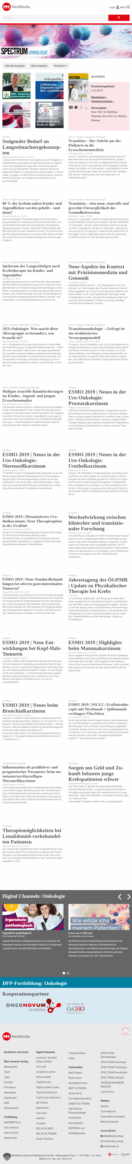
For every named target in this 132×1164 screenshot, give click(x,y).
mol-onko (41, 1113)
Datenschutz (11, 1108)
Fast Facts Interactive (48, 1097)
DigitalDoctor (43, 1082)
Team (7, 1071)
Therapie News (76, 1053)
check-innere (11, 1132)
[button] (7, 1157)
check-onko (10, 1137)
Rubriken (59, 65)
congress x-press (45, 1071)
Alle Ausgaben (39, 65)
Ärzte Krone (74, 1077)
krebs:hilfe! (42, 1107)
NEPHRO (76, 1128)
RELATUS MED (44, 1128)
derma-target (43, 1076)
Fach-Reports (108, 1111)
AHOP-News (75, 1072)
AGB (6, 1102)
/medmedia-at (111, 1146)
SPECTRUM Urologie (112, 1077)
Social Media (108, 1130)
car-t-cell (41, 1066)
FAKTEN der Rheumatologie (77, 1110)
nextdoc (40, 1118)
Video (71, 1058)
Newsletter (10, 1092)
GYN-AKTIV (74, 1117)
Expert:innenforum (46, 1092)
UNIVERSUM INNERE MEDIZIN (112, 1084)
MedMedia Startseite (16, 1052)
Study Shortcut (44, 1138)
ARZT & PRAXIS (77, 1088)
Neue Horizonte (109, 1121)
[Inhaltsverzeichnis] (71, 107)
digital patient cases (47, 1087)
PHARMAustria (76, 1133)
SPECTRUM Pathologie (114, 1067)
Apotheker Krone (77, 1083)
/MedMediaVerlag (113, 1136)
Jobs (7, 1077)
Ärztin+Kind (75, 1093)
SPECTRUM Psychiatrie (114, 1072)
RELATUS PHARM (46, 1133)
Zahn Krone (107, 1091)
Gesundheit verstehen (113, 1116)
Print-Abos (10, 1087)
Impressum (10, 1097)
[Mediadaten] (76, 107)
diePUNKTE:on (12, 1122)
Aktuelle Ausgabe (15, 65)
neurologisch (75, 1123)
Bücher (104, 1106)
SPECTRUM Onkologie (113, 1062)
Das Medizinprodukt (79, 1098)
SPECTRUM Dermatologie (108, 1055)
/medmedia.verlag (113, 1141)
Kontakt (8, 1082)
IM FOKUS (42, 1102)
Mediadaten (11, 1066)
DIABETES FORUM (79, 1103)
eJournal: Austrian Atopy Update (46, 1059)
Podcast (41, 1123)
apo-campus (11, 1127)
